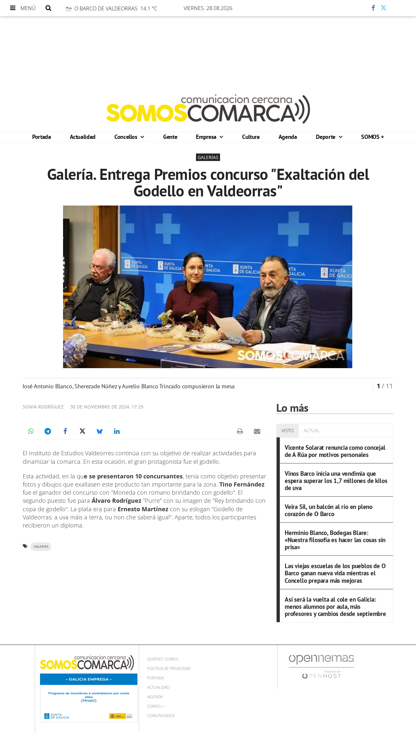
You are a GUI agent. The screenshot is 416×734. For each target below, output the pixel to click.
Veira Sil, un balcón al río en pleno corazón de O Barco (328, 510)
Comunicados (161, 715)
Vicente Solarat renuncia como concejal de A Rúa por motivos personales (335, 451)
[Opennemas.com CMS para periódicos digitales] (321, 666)
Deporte (326, 136)
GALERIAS (41, 546)
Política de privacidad (168, 668)
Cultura (250, 136)
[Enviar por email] (257, 431)
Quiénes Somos (162, 659)
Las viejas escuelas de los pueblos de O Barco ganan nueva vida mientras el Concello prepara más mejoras (335, 573)
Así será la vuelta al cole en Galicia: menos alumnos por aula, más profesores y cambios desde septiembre (335, 606)
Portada (41, 136)
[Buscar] (48, 8)
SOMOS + (372, 136)
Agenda (288, 136)
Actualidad (83, 136)
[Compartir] (354, 8)
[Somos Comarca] (208, 109)
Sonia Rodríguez (43, 407)
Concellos (126, 136)
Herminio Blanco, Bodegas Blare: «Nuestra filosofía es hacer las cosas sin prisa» (335, 539)
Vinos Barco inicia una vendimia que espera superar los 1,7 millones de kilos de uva (336, 480)
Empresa (207, 136)
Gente (170, 136)
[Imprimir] (240, 431)
